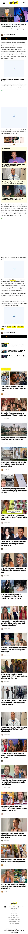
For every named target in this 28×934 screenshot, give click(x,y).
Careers (14, 913)
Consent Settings (14, 921)
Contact (14, 909)
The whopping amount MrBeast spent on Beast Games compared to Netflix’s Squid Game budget (16, 356)
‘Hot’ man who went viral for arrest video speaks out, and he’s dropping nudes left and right (14, 649)
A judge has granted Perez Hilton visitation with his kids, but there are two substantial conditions (14, 808)
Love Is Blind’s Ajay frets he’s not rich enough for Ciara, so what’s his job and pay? (13, 388)
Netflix (14, 326)
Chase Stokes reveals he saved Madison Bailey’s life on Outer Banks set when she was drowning (14, 676)
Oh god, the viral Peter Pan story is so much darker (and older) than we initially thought (14, 517)
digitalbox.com (15, 932)
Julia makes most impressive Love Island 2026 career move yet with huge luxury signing (13, 835)
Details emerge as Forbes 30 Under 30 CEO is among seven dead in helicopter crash (13, 199)
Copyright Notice (14, 919)
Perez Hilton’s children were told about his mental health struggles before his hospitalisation (13, 782)
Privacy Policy (14, 923)
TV (2, 328)
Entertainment (12, 34)
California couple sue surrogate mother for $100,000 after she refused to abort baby (14, 570)
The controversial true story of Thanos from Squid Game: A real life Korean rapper (16, 351)
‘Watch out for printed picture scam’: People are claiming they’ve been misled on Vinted (14, 491)
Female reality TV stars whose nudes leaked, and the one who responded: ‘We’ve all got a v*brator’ (13, 623)
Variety (14, 293)
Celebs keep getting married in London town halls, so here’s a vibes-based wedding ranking (13, 464)
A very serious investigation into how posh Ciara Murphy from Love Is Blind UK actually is (13, 886)
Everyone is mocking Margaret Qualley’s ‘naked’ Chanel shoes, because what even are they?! (11, 596)
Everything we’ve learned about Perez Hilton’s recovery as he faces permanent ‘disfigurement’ (13, 165)
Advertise (14, 915)
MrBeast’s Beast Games (11, 49)
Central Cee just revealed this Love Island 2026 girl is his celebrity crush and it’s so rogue (14, 755)
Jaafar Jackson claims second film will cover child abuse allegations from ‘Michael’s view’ (13, 544)
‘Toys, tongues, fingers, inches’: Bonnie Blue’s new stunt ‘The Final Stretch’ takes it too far (14, 182)
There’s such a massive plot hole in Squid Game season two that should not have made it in (16, 345)
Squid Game (13, 279)
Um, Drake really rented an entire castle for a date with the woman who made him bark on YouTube (13, 702)
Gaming (9, 326)
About (14, 911)
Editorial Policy (14, 917)
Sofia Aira (6, 34)
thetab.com (11, 929)
